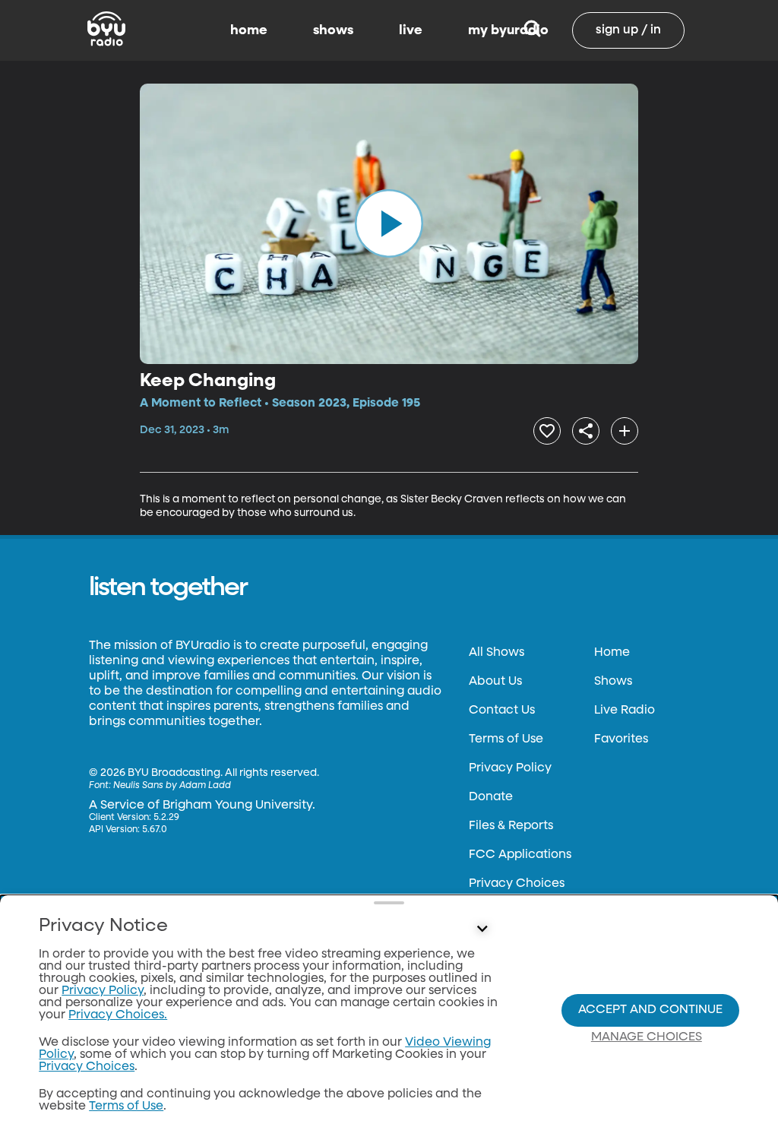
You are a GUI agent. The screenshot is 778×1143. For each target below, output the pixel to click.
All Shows (496, 653)
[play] (389, 223)
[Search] (532, 30)
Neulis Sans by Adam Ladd (172, 785)
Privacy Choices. (117, 1015)
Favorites (621, 739)
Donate (491, 797)
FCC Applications (520, 855)
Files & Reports (511, 826)
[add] (624, 431)
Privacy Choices (517, 884)
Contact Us (502, 710)
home (248, 30)
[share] (585, 431)
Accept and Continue (650, 1010)
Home (612, 653)
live (410, 30)
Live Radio (624, 710)
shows (333, 30)
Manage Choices (646, 1037)
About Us (495, 682)
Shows (613, 682)
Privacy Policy (510, 768)
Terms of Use (506, 739)
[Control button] (482, 929)
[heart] (547, 431)
